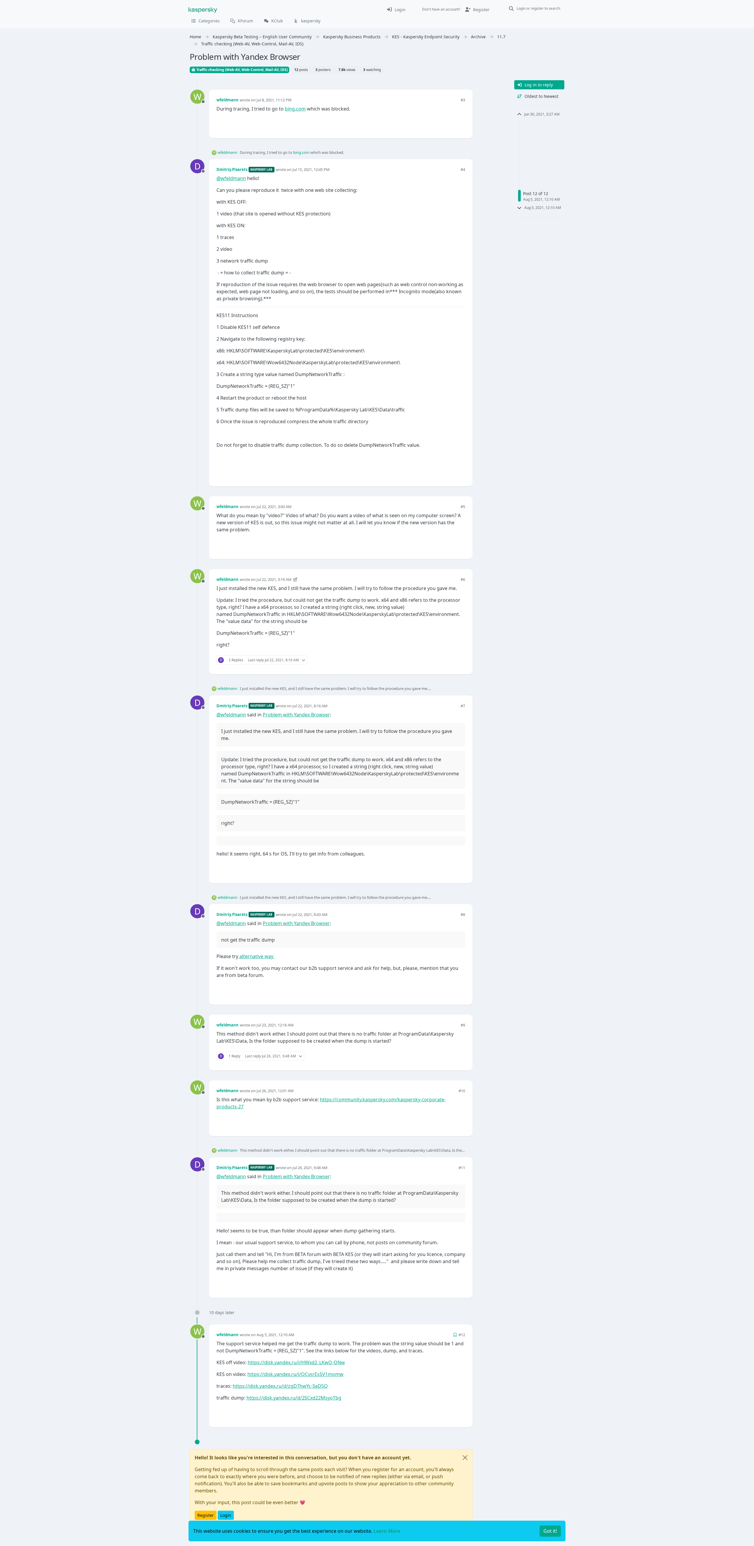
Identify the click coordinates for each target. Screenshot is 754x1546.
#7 (463, 705)
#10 (462, 1090)
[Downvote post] (460, 123)
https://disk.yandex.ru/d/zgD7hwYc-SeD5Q (280, 1386)
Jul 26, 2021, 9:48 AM (310, 1167)
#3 (463, 100)
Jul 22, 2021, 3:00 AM (274, 506)
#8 (463, 914)
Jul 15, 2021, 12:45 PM (311, 169)
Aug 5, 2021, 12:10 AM (275, 1334)
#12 (462, 1334)
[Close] (465, 1457)
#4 (463, 169)
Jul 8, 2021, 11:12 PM (274, 100)
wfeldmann (227, 100)
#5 (463, 506)
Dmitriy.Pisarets (231, 169)
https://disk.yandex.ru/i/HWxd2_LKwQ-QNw (296, 1362)
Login (225, 1515)
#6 (463, 579)
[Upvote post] (439, 123)
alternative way (256, 956)
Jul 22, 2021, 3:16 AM (274, 579)
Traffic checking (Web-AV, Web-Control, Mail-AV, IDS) (242, 69)
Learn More (386, 1531)
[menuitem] (396, 9)
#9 (463, 1025)
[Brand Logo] (202, 9)
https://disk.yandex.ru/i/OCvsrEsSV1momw (295, 1374)
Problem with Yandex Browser (296, 714)
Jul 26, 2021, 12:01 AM (275, 1090)
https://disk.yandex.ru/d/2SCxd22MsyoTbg (294, 1398)
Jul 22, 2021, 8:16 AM (310, 705)
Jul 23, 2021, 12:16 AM (275, 1025)
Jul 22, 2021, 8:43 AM (310, 914)
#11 (462, 1167)
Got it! (550, 1531)
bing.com (295, 109)
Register (205, 1515)
